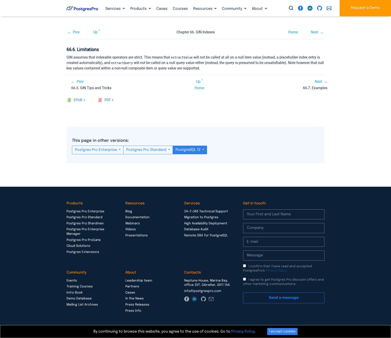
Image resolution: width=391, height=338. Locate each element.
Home (293, 32)
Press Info (133, 310)
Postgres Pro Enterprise (96, 150)
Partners (132, 286)
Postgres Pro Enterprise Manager (85, 231)
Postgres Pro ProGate (84, 240)
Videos (130, 229)
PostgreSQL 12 (188, 150)
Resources (203, 9)
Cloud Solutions (78, 245)
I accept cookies (282, 331)
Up (95, 32)
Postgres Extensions (83, 252)
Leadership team (138, 280)
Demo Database (79, 298)
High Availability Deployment (205, 223)
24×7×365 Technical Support (206, 211)
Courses (180, 9)
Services (113, 9)
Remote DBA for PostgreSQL (206, 235)
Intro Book (75, 292)
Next (314, 32)
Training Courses (80, 286)
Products (139, 9)
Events (72, 280)
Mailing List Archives (82, 304)
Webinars (132, 223)
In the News (134, 298)
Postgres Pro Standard (146, 150)
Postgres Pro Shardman (85, 223)
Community (232, 9)
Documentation (137, 217)
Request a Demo (365, 8)
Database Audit (196, 229)
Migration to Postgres (201, 217)
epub (78, 100)
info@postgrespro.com (202, 291)
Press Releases (137, 304)
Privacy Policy (276, 270)
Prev (76, 32)
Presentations (136, 235)
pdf (108, 100)
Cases (161, 9)
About (258, 9)
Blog (128, 211)
